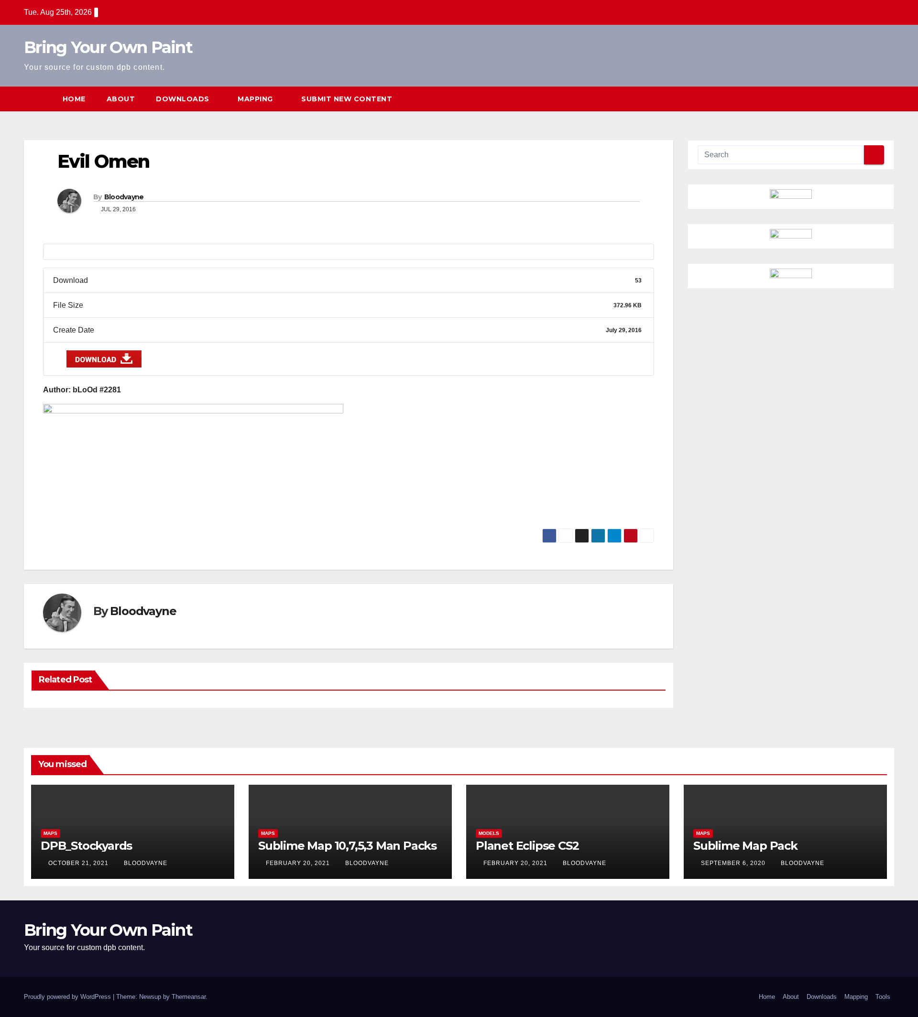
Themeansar (189, 996)
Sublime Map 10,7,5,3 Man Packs (347, 846)
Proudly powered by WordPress (68, 996)
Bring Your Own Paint (108, 47)
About (121, 99)
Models (489, 833)
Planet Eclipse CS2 (527, 846)
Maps (50, 833)
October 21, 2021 (79, 863)
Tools (882, 996)
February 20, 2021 (299, 863)
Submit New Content (346, 99)
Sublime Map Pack (745, 846)
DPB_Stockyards (86, 846)
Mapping (256, 99)
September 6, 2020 (734, 863)
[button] (869, 99)
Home (74, 99)
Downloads (183, 99)
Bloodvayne (124, 197)
